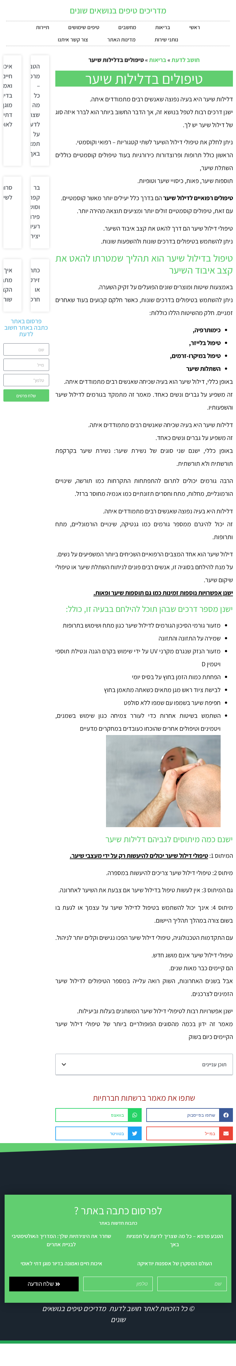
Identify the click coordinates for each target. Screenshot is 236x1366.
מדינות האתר (121, 39)
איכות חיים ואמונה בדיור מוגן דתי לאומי (61, 1263)
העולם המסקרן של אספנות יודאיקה (174, 1263)
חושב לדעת (185, 60)
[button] (64, 1064)
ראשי (194, 27)
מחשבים (127, 27)
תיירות (42, 27)
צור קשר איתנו (73, 39)
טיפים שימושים (83, 27)
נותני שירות (166, 39)
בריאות (162, 27)
